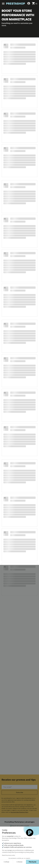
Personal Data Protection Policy (19, 812)
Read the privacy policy (8, 855)
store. (4, 25)
